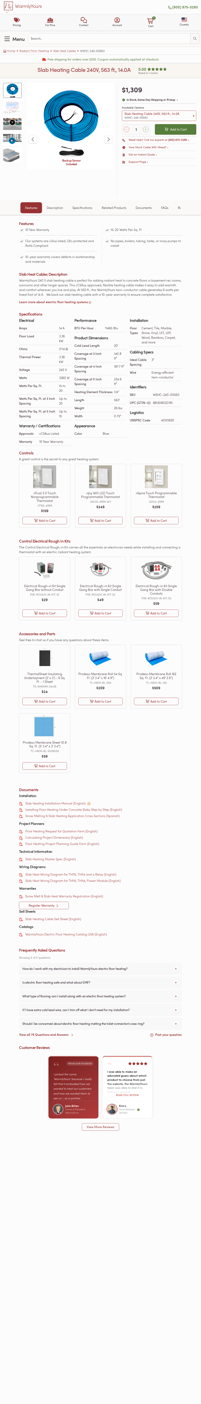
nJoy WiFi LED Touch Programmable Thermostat (100, 495)
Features (31, 208)
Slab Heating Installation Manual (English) (55, 803)
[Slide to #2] (12, 106)
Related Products (114, 208)
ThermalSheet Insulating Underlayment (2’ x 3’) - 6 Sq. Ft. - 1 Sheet (44, 677)
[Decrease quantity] (126, 129)
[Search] (194, 38)
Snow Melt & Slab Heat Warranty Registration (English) (64, 896)
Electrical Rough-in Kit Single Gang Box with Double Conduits (156, 589)
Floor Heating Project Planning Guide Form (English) (62, 844)
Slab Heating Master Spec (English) (50, 859)
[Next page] (108, 139)
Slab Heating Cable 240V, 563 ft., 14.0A (151, 115)
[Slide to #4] (12, 138)
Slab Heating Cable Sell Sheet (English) (53, 919)
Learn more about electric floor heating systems (53, 302)
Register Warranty (42, 905)
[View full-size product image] (70, 126)
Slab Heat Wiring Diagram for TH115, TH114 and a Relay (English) (70, 874)
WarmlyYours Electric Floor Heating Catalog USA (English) (66, 934)
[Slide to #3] (12, 122)
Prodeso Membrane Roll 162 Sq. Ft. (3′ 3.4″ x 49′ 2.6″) (156, 675)
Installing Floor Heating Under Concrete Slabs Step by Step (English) (73, 809)
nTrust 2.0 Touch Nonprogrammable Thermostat (44, 496)
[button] (83, 22)
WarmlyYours (28, 6)
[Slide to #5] (12, 154)
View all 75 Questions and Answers (44, 1034)
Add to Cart (178, 129)
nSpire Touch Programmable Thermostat (156, 495)
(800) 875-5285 (185, 7)
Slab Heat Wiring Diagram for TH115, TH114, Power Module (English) (73, 881)
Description (55, 208)
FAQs (164, 208)
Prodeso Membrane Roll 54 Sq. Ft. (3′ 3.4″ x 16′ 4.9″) (100, 675)
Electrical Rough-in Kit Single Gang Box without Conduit (44, 587)
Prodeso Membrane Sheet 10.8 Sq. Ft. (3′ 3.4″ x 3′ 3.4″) (45, 744)
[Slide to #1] (12, 90)
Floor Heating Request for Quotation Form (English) (61, 831)
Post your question (168, 1034)
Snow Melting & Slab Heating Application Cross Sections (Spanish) (72, 816)
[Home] (9, 7)
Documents (144, 208)
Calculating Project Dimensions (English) (54, 837)
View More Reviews (100, 1127)
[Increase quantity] (145, 129)
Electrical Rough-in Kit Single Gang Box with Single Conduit (100, 587)
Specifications (82, 208)
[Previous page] (33, 139)
